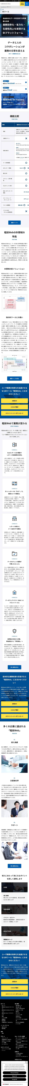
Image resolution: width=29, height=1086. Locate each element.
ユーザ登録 (4, 1042)
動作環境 (3, 1020)
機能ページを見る (14, 378)
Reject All (14, 1076)
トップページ (3, 6)
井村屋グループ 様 (19, 1010)
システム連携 (4, 1017)
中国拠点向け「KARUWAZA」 (7, 1022)
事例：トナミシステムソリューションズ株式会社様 (22, 1044)
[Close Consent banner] (27, 1062)
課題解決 (3, 1019)
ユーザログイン (5, 1044)
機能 (3, 1016)
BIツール (3, 1005)
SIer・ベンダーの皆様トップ (21, 1038)
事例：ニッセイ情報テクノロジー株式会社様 (22, 1041)
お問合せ (14, 401)
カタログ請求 (14, 407)
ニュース (3, 1050)
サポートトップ (5, 1038)
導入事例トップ (19, 1005)
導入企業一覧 (18, 1007)
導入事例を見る (14, 667)
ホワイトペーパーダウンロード (14, 413)
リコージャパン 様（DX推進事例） (21, 1020)
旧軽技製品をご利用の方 (6, 1039)
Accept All (14, 1079)
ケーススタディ (19, 1039)
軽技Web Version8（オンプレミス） (8, 1007)
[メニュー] (27, 4)
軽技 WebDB (4, 1027)
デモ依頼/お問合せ (19, 1053)
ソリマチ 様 (18, 1023)
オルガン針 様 (18, 1017)
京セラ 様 (17, 1013)
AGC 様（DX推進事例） (20, 1022)
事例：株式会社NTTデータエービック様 (22, 1048)
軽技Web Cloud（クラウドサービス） (8, 1013)
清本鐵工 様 (18, 1016)
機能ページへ (14, 222)
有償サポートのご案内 (6, 1041)
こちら (21, 157)
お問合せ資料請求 (22, 4)
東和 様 (17, 1011)
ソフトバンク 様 (19, 1014)
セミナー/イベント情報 (6, 1048)
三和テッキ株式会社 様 (20, 1008)
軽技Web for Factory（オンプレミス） (8, 1010)
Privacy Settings (14, 1072)
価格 (3, 1033)
